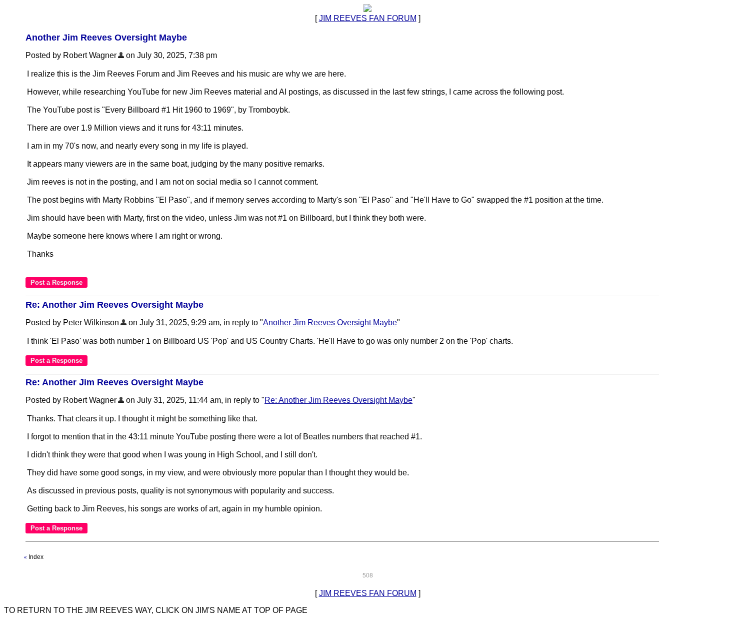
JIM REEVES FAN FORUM (367, 18)
